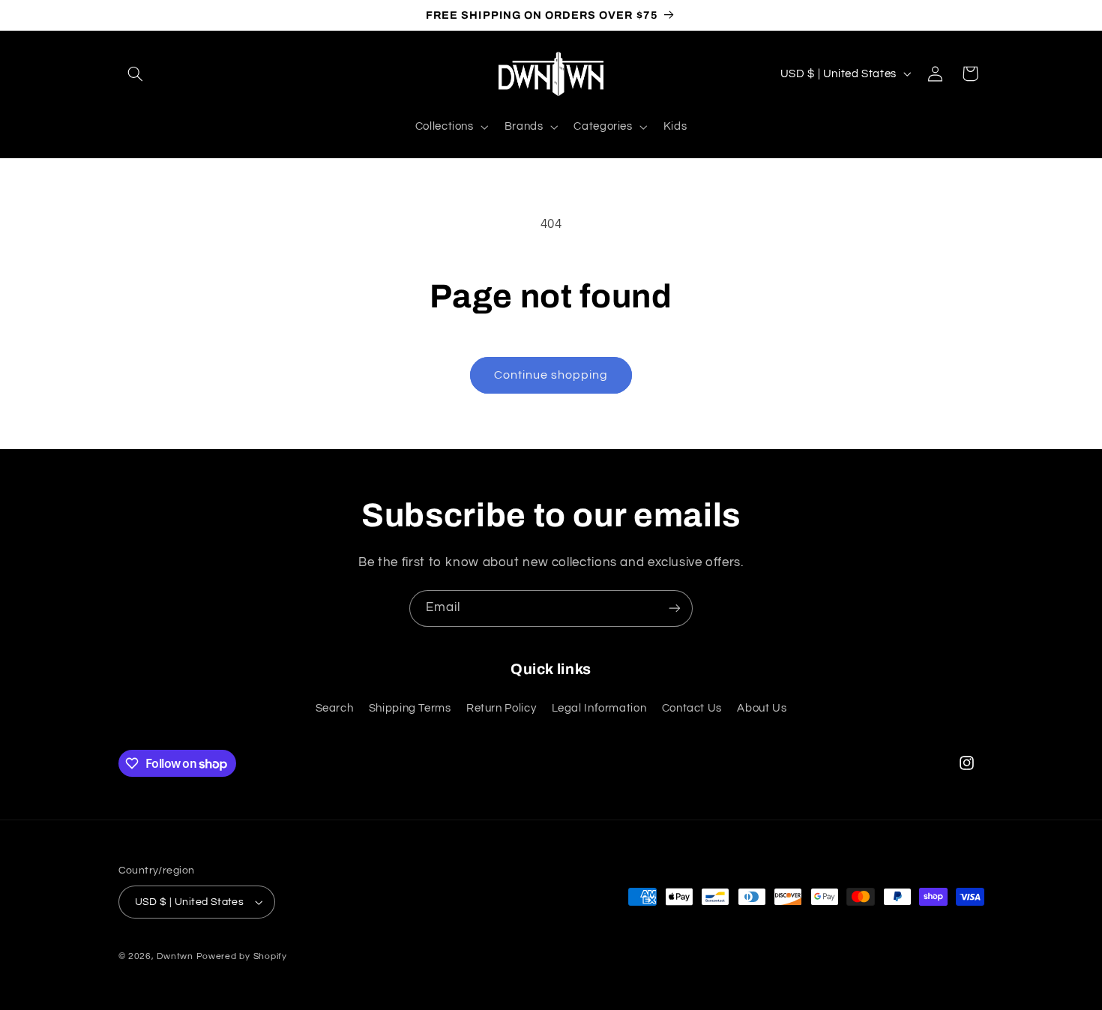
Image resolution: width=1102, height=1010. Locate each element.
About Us (761, 708)
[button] (135, 73)
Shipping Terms (410, 708)
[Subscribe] (674, 608)
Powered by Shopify (241, 956)
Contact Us (692, 708)
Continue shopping (551, 375)
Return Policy (501, 708)
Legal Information (599, 708)
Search (335, 708)
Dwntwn (176, 956)
